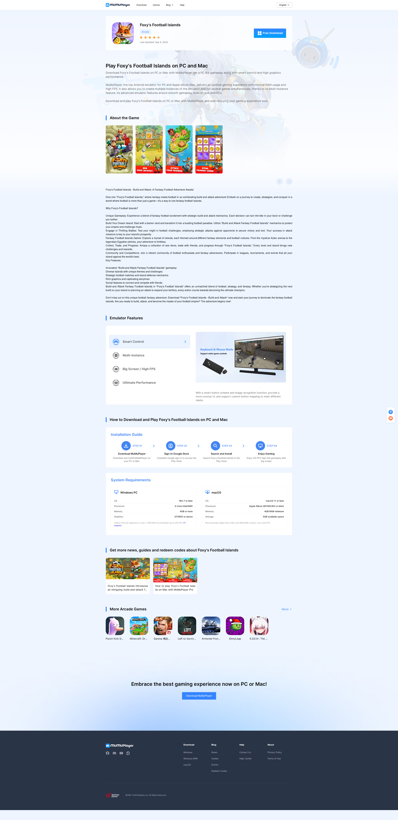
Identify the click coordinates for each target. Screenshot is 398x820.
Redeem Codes (219, 771)
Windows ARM (190, 758)
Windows (187, 752)
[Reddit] (128, 753)
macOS (187, 765)
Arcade (145, 31)
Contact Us (245, 752)
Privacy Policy (274, 752)
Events (214, 764)
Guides (214, 758)
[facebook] (107, 753)
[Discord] (114, 753)
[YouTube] (121, 753)
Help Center (245, 758)
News (214, 752)
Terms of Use (274, 758)
